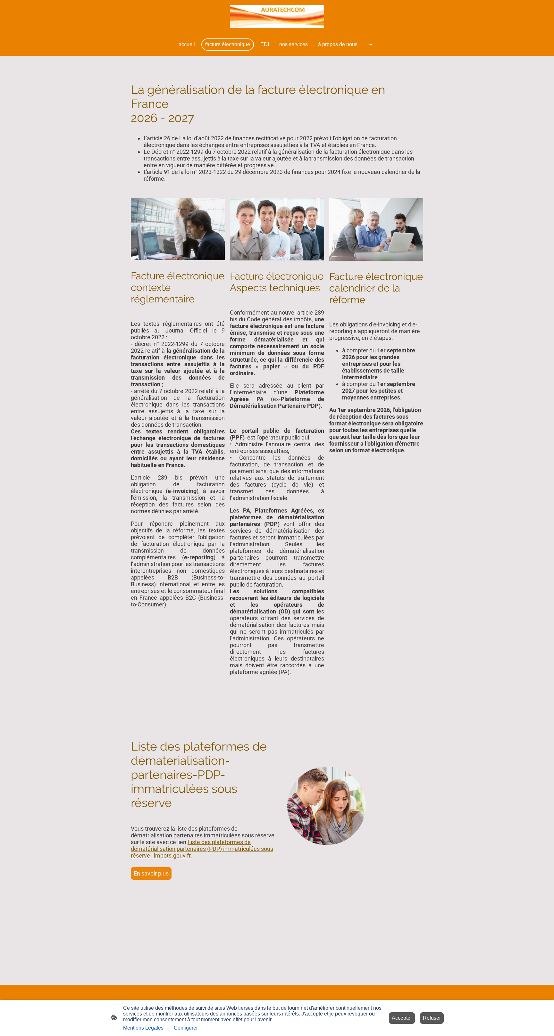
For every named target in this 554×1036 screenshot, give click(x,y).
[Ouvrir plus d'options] (370, 44)
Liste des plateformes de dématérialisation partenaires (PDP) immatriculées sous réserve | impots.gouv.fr (202, 849)
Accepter (402, 1018)
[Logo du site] (277, 16)
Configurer (186, 1028)
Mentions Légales (143, 1028)
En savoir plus (151, 873)
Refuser (432, 1018)
